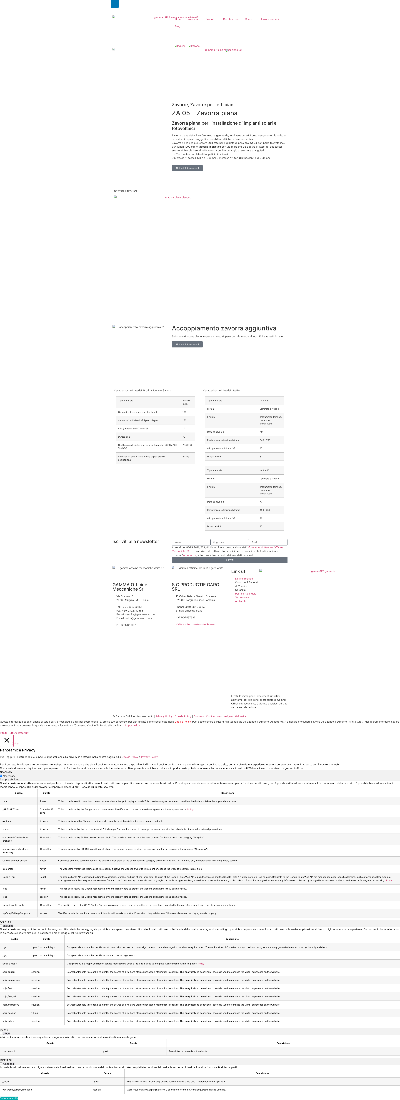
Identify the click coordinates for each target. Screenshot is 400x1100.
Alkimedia (240, 716)
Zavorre (180, 104)
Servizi (249, 19)
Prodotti (210, 19)
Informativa (189, 555)
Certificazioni (231, 19)
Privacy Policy (164, 716)
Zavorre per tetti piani (212, 104)
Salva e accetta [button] (9, 1098)
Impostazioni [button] (132, 725)
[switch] (1, 925)
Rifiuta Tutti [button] (7, 732)
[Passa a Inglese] (180, 46)
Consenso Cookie (204, 716)
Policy (190, 809)
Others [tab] (4, 1029)
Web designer (225, 716)
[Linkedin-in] (115, 4)
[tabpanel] (200, 849)
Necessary (9, 776)
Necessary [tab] (6, 771)
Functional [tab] (6, 1059)
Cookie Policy (183, 716)
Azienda (193, 19)
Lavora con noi (270, 19)
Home (178, 19)
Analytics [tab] (5, 921)
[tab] (176, 193)
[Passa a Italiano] (194, 46)
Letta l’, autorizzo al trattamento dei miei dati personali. (214, 555)
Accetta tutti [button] (21, 732)
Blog (177, 26)
